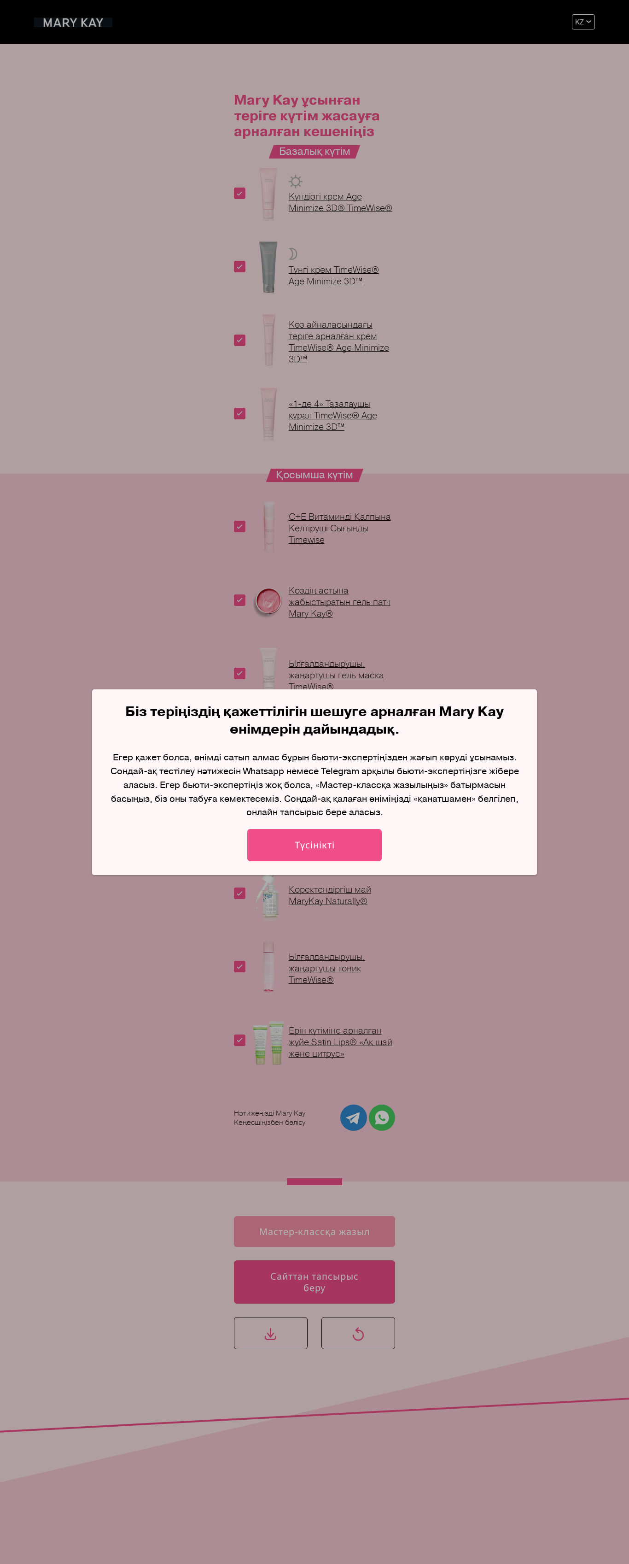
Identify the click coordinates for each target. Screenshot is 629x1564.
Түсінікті (315, 845)
